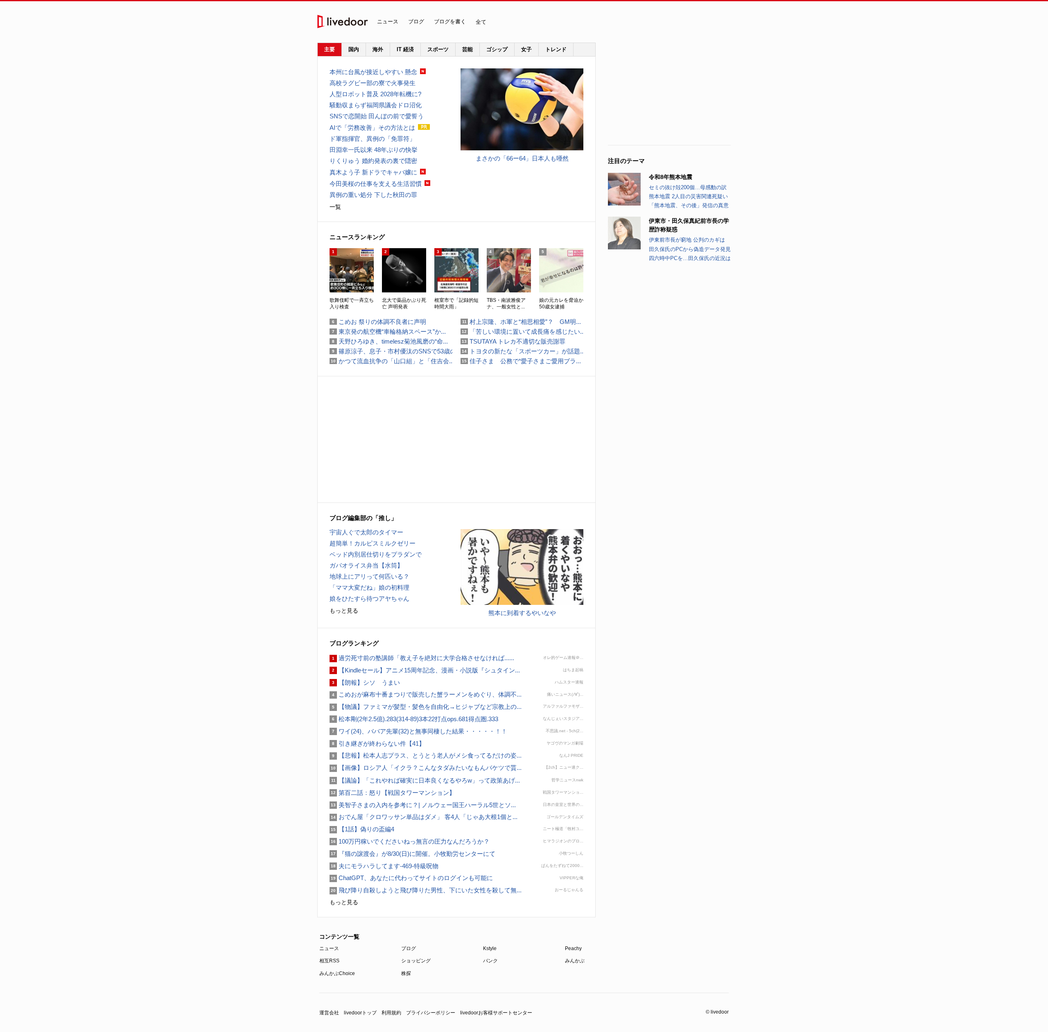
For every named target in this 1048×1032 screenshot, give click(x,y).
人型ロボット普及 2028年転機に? (375, 94)
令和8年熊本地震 (670, 177)
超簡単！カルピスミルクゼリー (373, 543)
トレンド (556, 49)
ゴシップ (497, 49)
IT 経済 (405, 49)
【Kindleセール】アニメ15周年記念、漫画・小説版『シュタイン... (425, 670)
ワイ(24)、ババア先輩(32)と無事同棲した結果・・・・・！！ (418, 731)
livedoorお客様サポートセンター (496, 1013)
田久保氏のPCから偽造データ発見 (690, 249)
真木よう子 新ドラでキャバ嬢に (373, 172)
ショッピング (416, 961)
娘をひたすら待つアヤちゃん (369, 598)
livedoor (342, 21)
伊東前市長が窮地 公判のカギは (687, 240)
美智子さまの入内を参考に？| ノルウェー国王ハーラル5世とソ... (423, 805)
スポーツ (438, 49)
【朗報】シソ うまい (365, 682)
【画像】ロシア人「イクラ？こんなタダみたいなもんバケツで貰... (426, 768)
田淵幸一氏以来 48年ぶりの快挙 (374, 149)
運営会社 (329, 1013)
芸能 (467, 49)
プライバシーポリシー (430, 1013)
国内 (353, 49)
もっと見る (344, 610)
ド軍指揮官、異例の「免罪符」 (373, 138)
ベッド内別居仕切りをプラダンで (376, 554)
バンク (490, 961)
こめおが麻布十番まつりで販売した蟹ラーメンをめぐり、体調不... (426, 694)
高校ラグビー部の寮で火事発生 (373, 82)
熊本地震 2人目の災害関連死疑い (688, 196)
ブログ (416, 21)
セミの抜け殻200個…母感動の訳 (688, 187)
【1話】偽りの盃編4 (362, 829)
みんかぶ (575, 961)
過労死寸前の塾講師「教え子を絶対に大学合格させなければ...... (422, 658)
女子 (526, 49)
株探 (406, 973)
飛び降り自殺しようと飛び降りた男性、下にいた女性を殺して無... (426, 890)
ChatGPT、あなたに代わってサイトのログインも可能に (411, 878)
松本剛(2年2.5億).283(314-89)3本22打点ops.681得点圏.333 (414, 719)
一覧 (335, 207)
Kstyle (490, 948)
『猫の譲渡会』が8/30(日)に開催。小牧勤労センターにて (412, 854)
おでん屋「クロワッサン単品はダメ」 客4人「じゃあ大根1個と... (423, 817)
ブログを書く (450, 21)
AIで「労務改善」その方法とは (372, 127)
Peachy (573, 948)
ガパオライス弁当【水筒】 (366, 565)
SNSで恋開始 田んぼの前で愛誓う (377, 116)
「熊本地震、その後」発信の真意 (689, 205)
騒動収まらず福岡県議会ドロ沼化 (376, 105)
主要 (329, 49)
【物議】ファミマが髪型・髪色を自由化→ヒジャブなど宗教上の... (426, 707)
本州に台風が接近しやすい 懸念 (373, 71)
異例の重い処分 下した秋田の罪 (373, 194)
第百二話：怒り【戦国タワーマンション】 (392, 793)
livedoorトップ (360, 1013)
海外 (378, 49)
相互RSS (329, 961)
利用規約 (391, 1013)
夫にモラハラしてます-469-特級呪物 (384, 866)
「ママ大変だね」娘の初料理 (369, 587)
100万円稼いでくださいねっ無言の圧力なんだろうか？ (410, 841)
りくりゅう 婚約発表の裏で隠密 (373, 160)
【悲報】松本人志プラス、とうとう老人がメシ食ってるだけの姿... (426, 755)
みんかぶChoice (337, 973)
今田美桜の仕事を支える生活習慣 (376, 183)
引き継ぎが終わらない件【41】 (377, 743)
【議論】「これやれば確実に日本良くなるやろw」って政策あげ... (425, 780)
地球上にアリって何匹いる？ (369, 576)
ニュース (387, 21)
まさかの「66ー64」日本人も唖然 (522, 158)
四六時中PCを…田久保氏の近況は (690, 258)
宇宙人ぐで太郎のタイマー (366, 532)
